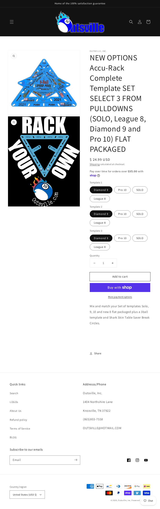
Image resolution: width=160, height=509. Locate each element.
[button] (11, 22)
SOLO (139, 190)
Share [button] (97, 353)
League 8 (100, 198)
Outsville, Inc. (124, 500)
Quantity (95, 255)
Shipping (95, 164)
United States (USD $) (25, 494)
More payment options (120, 296)
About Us (15, 411)
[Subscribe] (75, 460)
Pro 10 (122, 190)
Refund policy (18, 419)
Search (14, 393)
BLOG (13, 437)
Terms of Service (20, 428)
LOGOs (14, 402)
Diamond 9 (101, 190)
